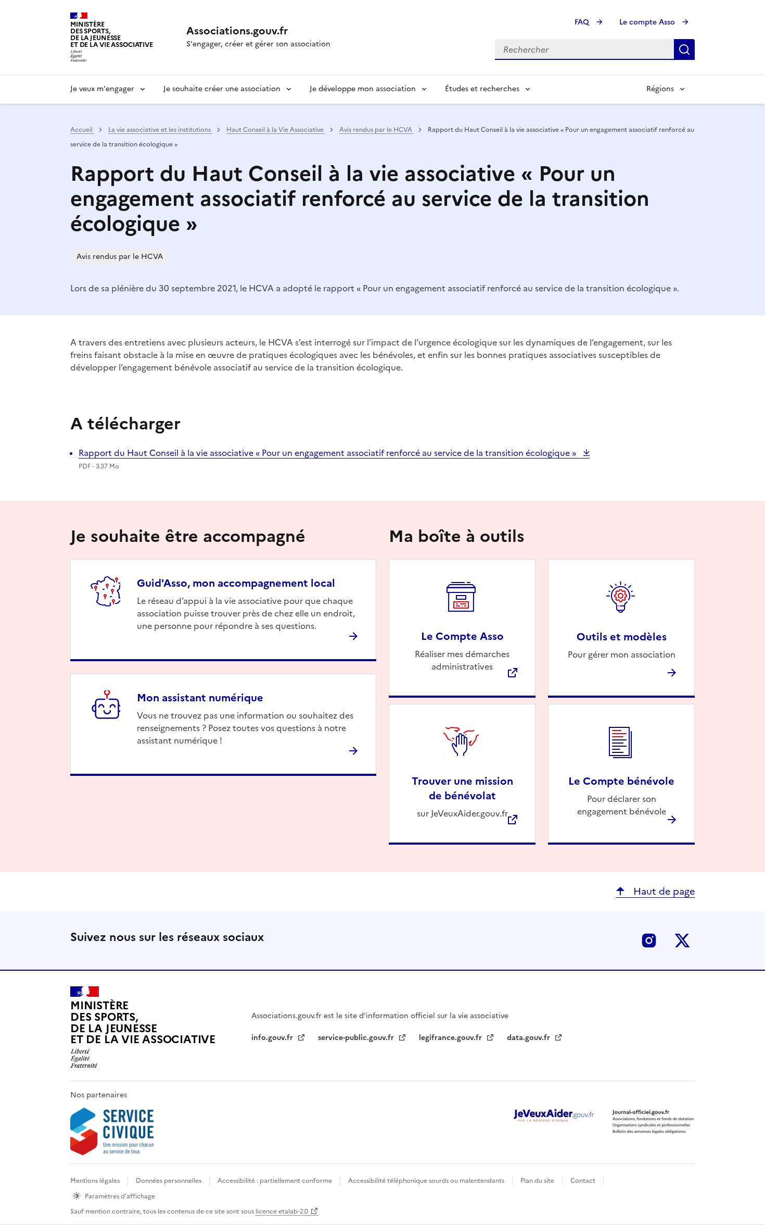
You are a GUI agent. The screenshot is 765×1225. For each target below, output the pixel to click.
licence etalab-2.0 (282, 1211)
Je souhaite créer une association (221, 88)
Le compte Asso (648, 22)
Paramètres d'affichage (120, 1196)
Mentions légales (95, 1180)
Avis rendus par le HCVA (376, 129)
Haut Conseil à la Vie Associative (275, 129)
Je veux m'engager (102, 88)
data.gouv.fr (529, 1037)
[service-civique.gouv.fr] (112, 1131)
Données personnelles (169, 1180)
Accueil (82, 129)
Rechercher (684, 49)
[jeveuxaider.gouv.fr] (553, 1115)
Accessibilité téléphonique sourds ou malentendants (427, 1180)
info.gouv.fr (273, 1037)
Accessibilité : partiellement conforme (276, 1180)
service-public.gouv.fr (357, 1037)
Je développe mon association (363, 88)
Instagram (648, 940)
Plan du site (538, 1180)
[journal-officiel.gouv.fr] (653, 1121)
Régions (660, 88)
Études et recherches (482, 88)
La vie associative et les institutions (160, 129)
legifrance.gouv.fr (451, 1037)
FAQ (583, 22)
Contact (583, 1180)
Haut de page (663, 891)
